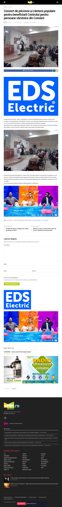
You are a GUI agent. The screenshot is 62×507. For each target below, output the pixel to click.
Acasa (5, 6)
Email (6, 271)
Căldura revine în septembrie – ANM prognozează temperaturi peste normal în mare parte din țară (25, 435)
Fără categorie (26, 459)
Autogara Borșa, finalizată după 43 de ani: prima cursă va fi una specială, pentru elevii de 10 (24, 445)
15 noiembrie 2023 (18, 22)
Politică (24, 465)
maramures (45, 220)
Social (35, 22)
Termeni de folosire (8, 497)
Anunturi (6, 463)
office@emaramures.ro (9, 413)
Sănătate (43, 453)
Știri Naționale (44, 461)
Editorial (24, 455)
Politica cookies (32, 497)
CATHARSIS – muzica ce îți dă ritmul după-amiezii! (17, 352)
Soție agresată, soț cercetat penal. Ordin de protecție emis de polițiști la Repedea (22, 432)
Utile (42, 467)
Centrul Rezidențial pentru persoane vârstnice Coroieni (27, 220)
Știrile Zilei (44, 463)
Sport (42, 457)
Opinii (23, 463)
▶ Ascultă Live (21, 503)
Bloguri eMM (7, 465)
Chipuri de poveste (8, 467)
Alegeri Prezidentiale (9, 461)
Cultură (31, 22)
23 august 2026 (43, 432)
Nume (6, 264)
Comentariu (7, 245)
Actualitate (10, 6)
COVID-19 (6, 469)
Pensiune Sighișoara (8, 498)
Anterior (7, 388)
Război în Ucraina (26, 469)
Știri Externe (44, 459)
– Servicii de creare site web (15, 423)
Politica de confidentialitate (11, 277)
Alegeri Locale (7, 459)
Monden (24, 461)
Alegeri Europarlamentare (10, 457)
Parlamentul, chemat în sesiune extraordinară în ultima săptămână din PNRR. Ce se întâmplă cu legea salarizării (28, 438)
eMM (9, 22)
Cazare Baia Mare (42, 497)
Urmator (14, 388)
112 (5, 453)
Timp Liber (43, 465)
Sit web (34, 271)
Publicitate (25, 467)
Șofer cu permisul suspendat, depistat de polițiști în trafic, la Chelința (19, 442)
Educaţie (24, 457)
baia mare (9, 220)
